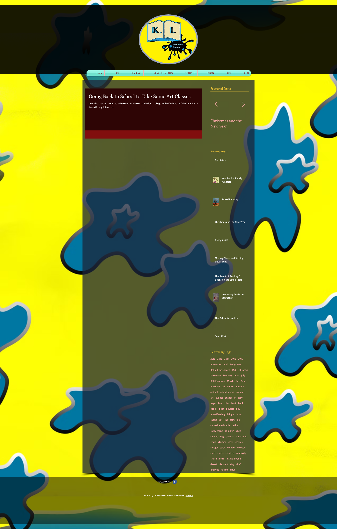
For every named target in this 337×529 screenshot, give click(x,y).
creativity (241, 452)
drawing (214, 469)
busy (238, 414)
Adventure (215, 364)
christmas (241, 436)
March (230, 380)
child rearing (217, 436)
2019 (240, 358)
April (225, 364)
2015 (212, 358)
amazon (240, 386)
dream (224, 469)
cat (226, 419)
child (238, 430)
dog (232, 464)
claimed (222, 441)
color (222, 447)
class (230, 441)
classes (239, 441)
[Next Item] (243, 104)
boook (213, 408)
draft (239, 464)
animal (214, 391)
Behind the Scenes (220, 369)
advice (230, 386)
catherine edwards (220, 425)
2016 (219, 358)
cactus (213, 419)
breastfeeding (217, 414)
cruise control (217, 458)
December (215, 375)
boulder (230, 408)
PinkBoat (215, 386)
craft (212, 452)
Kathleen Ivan (217, 380)
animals (240, 391)
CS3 (234, 369)
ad (223, 386)
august (219, 397)
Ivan (236, 375)
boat (233, 403)
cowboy (241, 447)
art (211, 397)
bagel (213, 403)
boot (221, 408)
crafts (220, 452)
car (220, 419)
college (214, 447)
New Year (241, 380)
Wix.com (189, 495)
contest (231, 447)
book (240, 403)
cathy (235, 425)
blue (227, 403)
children (230, 436)
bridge (230, 414)
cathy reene (216, 430)
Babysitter (235, 364)
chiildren (229, 430)
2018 (233, 358)
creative (230, 452)
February (227, 375)
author (228, 397)
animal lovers (227, 391)
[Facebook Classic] (175, 482)
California (243, 369)
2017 (226, 358)
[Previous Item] (216, 104)
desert (213, 464)
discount (223, 464)
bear (220, 403)
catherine (235, 419)
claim (213, 441)
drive (232, 469)
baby (240, 397)
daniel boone (234, 458)
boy (238, 408)
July (243, 375)
